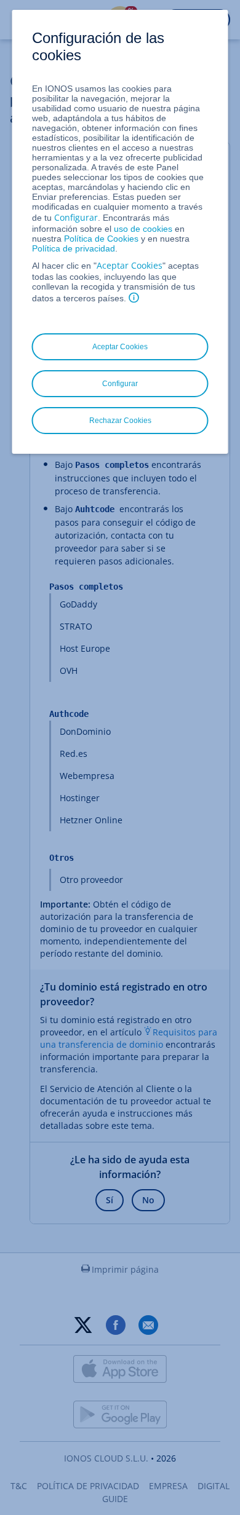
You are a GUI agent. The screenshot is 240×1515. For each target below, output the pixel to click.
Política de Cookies (101, 238)
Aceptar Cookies (129, 265)
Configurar (76, 217)
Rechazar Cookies (120, 420)
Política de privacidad (73, 248)
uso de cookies (141, 229)
